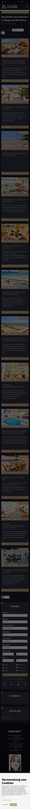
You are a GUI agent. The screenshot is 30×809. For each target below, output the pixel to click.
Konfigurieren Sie (7, 800)
